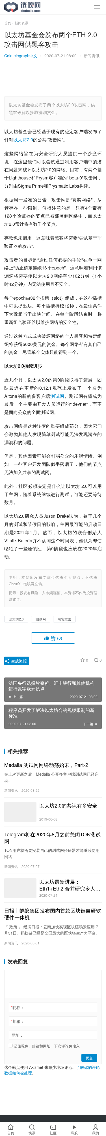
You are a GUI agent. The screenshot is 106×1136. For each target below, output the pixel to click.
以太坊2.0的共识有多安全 (68, 805)
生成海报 (18, 661)
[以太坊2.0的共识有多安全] (20, 812)
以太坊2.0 (23, 139)
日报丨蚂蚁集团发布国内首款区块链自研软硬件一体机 (52, 913)
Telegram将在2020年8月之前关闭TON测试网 (52, 837)
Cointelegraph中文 (20, 55)
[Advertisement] (55, 78)
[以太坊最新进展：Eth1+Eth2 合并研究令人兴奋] (20, 888)
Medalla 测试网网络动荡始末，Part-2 (46, 764)
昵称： (17, 1007)
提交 (89, 1057)
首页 (7, 22)
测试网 (57, 396)
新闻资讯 (91, 55)
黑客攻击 (64, 619)
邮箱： (17, 1021)
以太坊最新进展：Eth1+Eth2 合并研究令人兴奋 (69, 885)
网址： (17, 1035)
